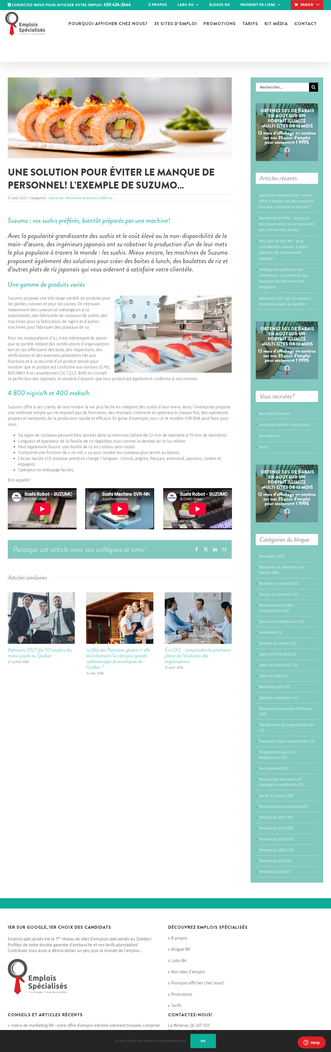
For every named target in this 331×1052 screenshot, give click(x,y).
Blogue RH (180, 949)
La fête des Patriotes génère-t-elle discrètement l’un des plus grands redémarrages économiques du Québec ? (118, 658)
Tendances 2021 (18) (276, 817)
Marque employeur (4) (278, 697)
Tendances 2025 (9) (275, 861)
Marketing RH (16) (274, 686)
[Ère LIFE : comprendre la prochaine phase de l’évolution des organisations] (198, 594)
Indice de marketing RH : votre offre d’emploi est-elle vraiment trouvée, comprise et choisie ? (286, 201)
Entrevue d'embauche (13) (281, 621)
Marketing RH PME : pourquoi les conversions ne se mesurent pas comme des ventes (286, 224)
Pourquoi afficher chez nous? (284, 424)
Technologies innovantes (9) (283, 806)
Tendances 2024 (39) (276, 850)
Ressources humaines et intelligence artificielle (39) (282, 782)
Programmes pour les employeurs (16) (278, 755)
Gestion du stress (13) (277, 643)
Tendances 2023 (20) (276, 839)
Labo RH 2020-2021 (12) (278, 665)
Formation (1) (270, 632)
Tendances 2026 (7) (275, 871)
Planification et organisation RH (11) (286, 728)
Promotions (269, 436)
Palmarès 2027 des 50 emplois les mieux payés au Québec (40, 652)
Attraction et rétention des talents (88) (282, 570)
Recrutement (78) (274, 768)
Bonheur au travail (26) (279, 583)
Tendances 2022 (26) (276, 828)
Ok (203, 1041)
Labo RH (178, 960)
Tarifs (263, 447)
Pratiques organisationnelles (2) (286, 741)
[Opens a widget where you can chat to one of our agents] (311, 1042)
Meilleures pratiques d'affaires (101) (285, 711)
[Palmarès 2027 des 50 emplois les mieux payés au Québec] (41, 594)
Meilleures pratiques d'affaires (88, 198)
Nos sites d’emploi (275, 413)
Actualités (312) (271, 556)
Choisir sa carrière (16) (278, 594)
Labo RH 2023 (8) (273, 676)
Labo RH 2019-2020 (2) (277, 654)
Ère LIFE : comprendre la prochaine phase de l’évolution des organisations (198, 655)
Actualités (56, 198)
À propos (179, 938)
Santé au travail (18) (276, 795)
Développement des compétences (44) (276, 608)
